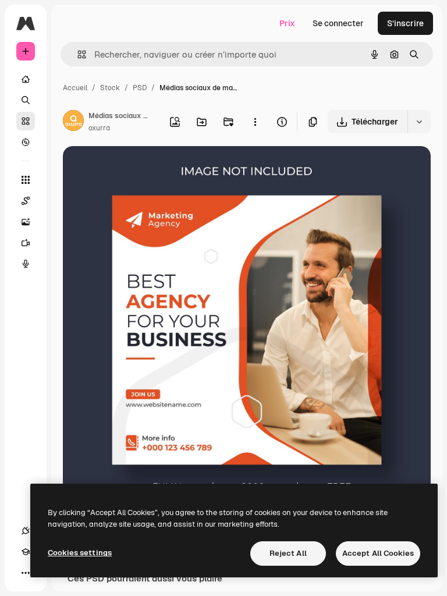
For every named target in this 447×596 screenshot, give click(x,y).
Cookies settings (80, 553)
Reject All (288, 553)
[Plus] (25, 572)
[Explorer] (25, 142)
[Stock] (25, 121)
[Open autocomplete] (77, 54)
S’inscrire (405, 23)
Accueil (75, 88)
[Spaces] (25, 200)
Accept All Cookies (378, 553)
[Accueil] (25, 79)
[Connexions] (25, 531)
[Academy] (25, 551)
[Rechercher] (25, 100)
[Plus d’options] (255, 121)
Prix (287, 23)
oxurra (99, 128)
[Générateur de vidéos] (25, 242)
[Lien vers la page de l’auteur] (73, 122)
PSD (140, 88)
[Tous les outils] (25, 180)
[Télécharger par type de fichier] (419, 121)
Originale (139, 168)
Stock (110, 88)
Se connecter (338, 23)
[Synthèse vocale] (25, 263)
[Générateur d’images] (25, 221)
